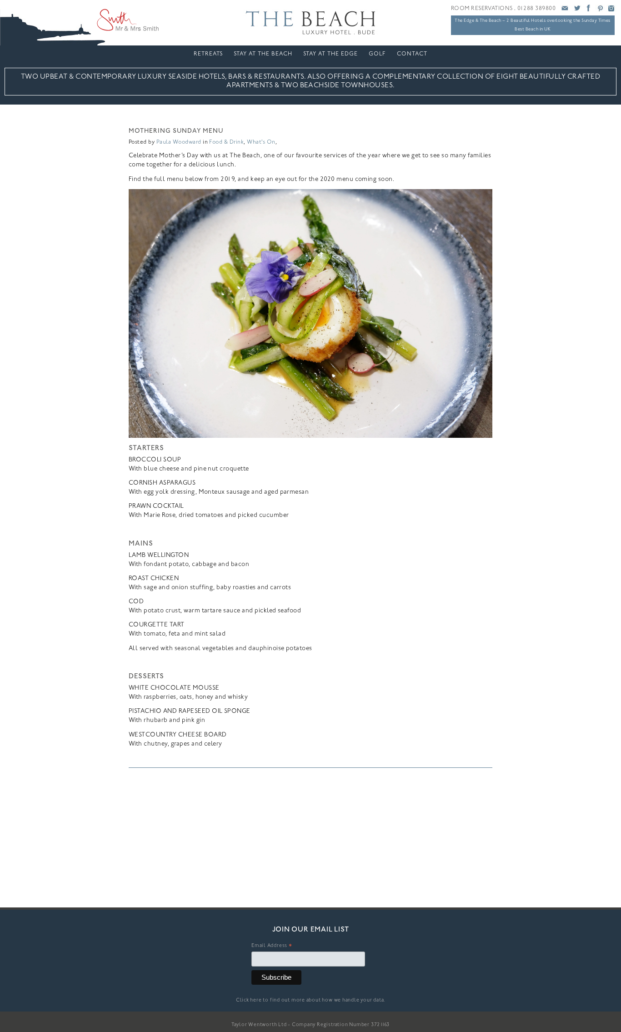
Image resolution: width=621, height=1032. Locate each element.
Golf (377, 54)
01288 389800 (536, 8)
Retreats (208, 54)
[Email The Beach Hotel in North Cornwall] (565, 11)
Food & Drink (226, 142)
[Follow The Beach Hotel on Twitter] (577, 11)
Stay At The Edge (330, 54)
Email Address (271, 946)
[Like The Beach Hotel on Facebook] (588, 11)
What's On (261, 142)
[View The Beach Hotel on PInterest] (600, 11)
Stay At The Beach (263, 54)
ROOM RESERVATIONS (482, 8)
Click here (249, 1000)
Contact (412, 54)
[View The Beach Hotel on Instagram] (611, 11)
